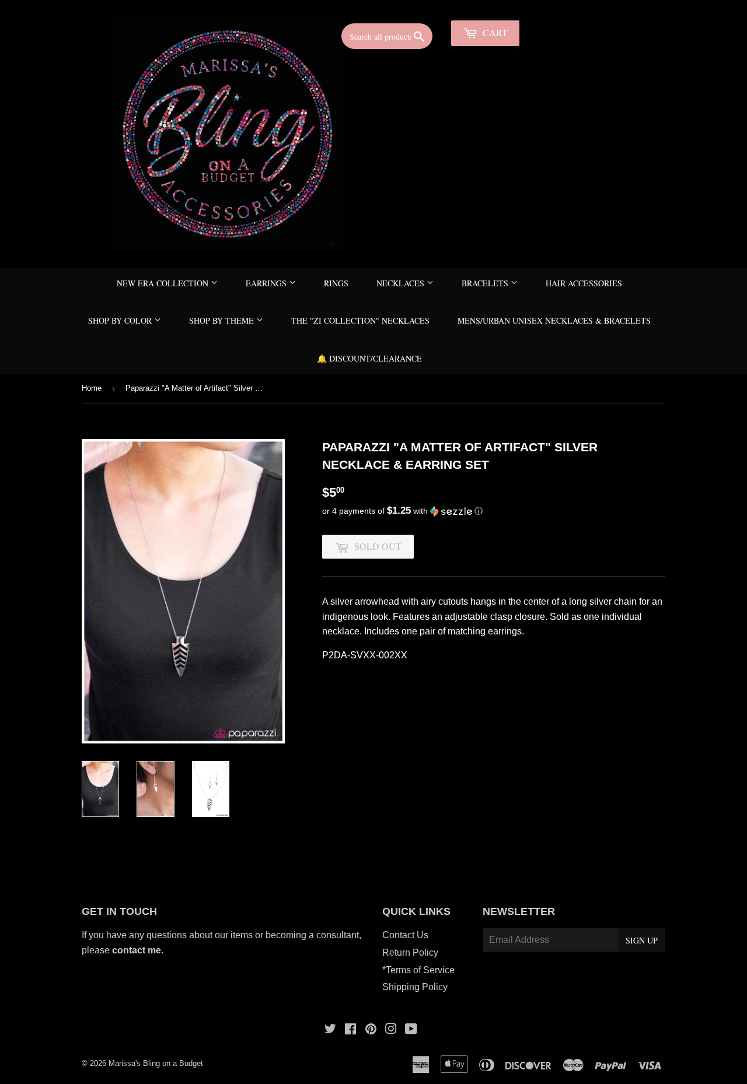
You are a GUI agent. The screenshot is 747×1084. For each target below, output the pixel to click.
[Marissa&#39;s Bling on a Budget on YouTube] (411, 1030)
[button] (493, 511)
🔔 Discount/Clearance (369, 358)
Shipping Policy (415, 987)
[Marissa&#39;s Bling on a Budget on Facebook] (350, 1030)
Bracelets (486, 283)
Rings (336, 283)
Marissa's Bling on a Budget (156, 1063)
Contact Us (405, 935)
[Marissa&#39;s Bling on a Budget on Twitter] (330, 1030)
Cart (494, 32)
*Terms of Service (418, 970)
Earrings (267, 283)
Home (92, 388)
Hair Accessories (584, 283)
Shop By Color (121, 320)
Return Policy (410, 952)
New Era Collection (164, 283)
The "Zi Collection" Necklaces (360, 320)
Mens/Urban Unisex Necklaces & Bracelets (554, 320)
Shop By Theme (222, 320)
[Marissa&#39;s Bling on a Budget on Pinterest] (371, 1030)
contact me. (139, 950)
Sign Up (642, 940)
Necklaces (401, 283)
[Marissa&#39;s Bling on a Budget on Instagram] (391, 1030)
